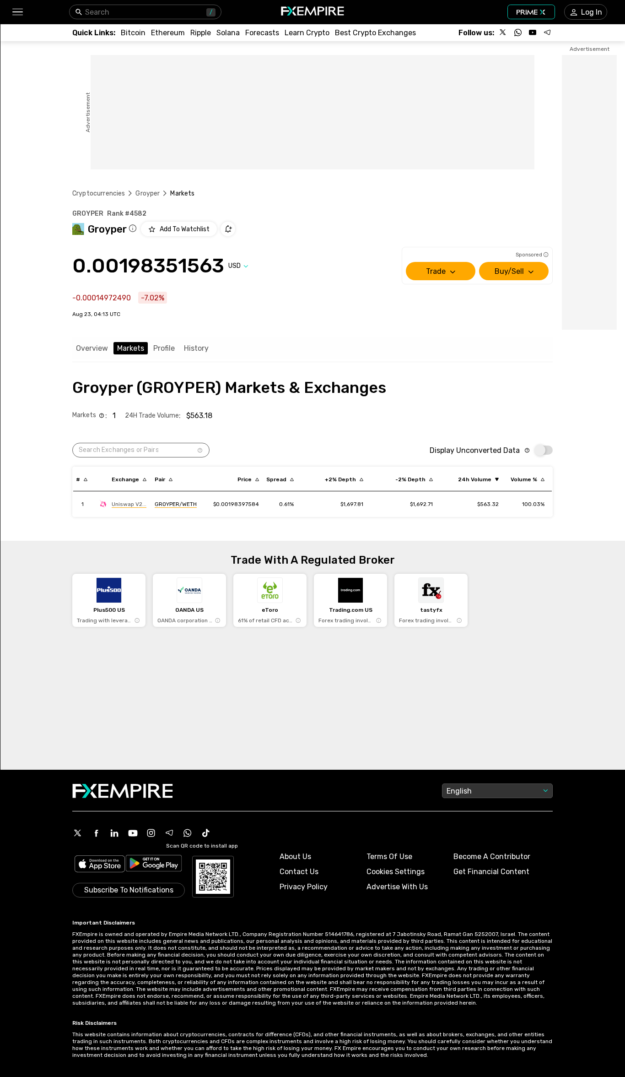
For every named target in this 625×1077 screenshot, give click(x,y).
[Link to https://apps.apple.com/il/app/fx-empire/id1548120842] (100, 865)
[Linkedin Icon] (114, 832)
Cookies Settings (395, 871)
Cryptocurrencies (98, 193)
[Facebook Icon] (96, 832)
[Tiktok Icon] (205, 832)
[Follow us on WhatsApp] (517, 32)
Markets (130, 348)
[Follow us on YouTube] (532, 32)
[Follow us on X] (503, 32)
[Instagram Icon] (150, 832)
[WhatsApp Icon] (187, 832)
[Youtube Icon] (132, 832)
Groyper (147, 193)
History (196, 348)
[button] (17, 12)
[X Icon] (77, 832)
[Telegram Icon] (169, 832)
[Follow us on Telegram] (547, 32)
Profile (164, 348)
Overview (92, 348)
